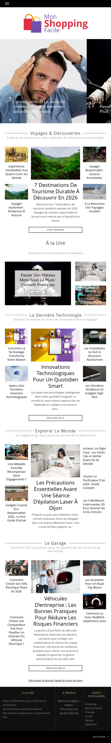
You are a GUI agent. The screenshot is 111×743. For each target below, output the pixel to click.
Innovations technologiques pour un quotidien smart (55, 376)
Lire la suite (38, 292)
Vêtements (91, 724)
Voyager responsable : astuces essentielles (94, 172)
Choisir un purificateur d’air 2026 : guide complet (94, 482)
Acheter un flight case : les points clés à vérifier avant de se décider (94, 456)
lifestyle (89, 720)
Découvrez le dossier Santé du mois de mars (55, 680)
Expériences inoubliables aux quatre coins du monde (16, 172)
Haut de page (99, 737)
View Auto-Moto (55, 668)
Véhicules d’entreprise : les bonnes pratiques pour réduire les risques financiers (55, 611)
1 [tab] (99, 79)
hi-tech (89, 716)
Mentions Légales (68, 701)
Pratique (90, 712)
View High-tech (55, 418)
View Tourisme (55, 229)
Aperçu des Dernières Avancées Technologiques (16, 391)
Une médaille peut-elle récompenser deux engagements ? (16, 471)
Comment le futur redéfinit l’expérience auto (94, 617)
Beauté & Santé (93, 708)
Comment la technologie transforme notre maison (16, 354)
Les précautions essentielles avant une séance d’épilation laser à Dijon (55, 495)
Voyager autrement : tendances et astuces (16, 209)
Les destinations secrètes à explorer (22, 709)
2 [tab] (61, 282)
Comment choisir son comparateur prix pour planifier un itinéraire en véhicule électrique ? (16, 630)
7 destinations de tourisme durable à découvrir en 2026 (55, 191)
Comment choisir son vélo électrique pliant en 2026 (16, 585)
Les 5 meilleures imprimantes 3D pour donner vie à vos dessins (94, 506)
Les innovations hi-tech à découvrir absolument (94, 354)
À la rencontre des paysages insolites (95, 207)
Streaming (90, 704)
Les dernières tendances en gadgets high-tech (94, 391)
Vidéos (68, 705)
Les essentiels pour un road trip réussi (94, 583)
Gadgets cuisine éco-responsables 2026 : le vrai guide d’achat (16, 512)
